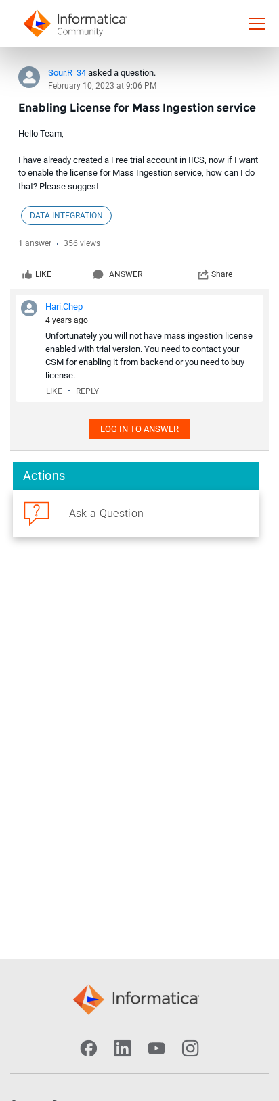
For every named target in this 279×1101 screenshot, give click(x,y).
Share (221, 274)
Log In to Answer (139, 429)
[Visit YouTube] (156, 1048)
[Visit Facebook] (89, 1048)
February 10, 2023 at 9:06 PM (102, 86)
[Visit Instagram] (190, 1048)
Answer (125, 274)
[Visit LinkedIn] (122, 1048)
